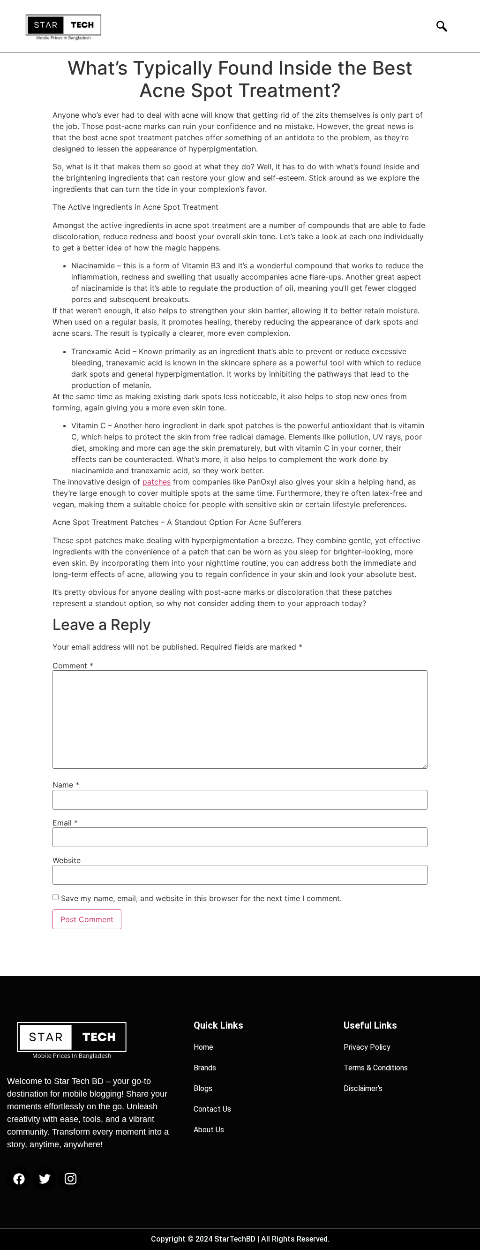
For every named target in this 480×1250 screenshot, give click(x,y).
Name (65, 784)
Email (65, 822)
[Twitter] (44, 1178)
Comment (72, 665)
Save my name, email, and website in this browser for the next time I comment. (201, 898)
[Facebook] (18, 1178)
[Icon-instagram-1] (70, 1178)
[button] (439, 26)
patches (156, 481)
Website (66, 860)
